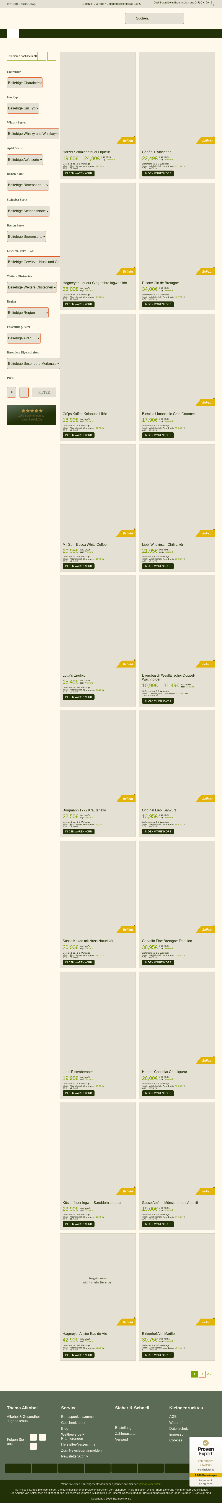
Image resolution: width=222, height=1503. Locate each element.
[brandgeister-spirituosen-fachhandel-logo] (37, 15)
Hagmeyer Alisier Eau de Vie (85, 1333)
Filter (44, 392)
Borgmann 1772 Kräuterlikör (84, 810)
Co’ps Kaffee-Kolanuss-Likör (85, 414)
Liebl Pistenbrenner (78, 1072)
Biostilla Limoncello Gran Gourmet (168, 414)
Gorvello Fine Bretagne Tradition (167, 941)
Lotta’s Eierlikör (75, 675)
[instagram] (42, 1437)
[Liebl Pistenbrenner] (97, 974)
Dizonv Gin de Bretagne (160, 283)
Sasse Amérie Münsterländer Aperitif (170, 1203)
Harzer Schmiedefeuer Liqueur (86, 152)
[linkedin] (33, 1446)
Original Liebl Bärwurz (159, 810)
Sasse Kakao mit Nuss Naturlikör (88, 941)
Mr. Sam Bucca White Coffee (85, 544)
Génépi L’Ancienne (156, 152)
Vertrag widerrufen (150, 1484)
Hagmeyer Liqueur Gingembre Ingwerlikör (95, 283)
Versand (111, 159)
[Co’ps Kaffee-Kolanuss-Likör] (97, 316)
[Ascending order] (52, 56)
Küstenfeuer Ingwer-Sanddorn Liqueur (92, 1203)
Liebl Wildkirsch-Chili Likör (162, 544)
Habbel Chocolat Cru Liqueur (164, 1072)
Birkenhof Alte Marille (158, 1333)
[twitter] (33, 1437)
